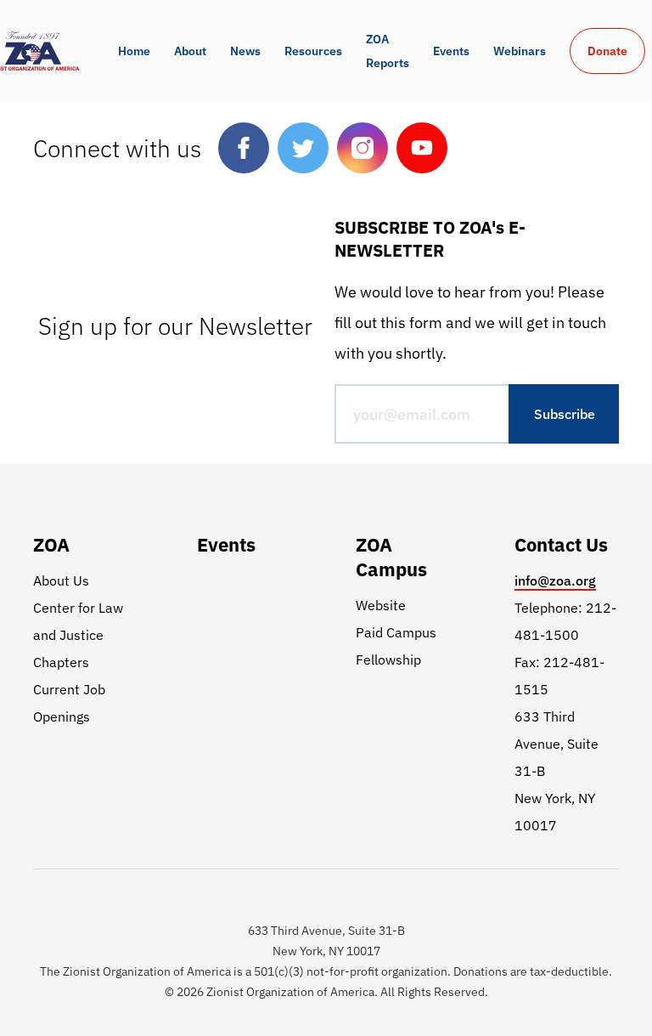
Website (381, 605)
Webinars (519, 51)
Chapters (61, 662)
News (245, 51)
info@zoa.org (555, 580)
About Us (61, 580)
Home (134, 51)
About (190, 51)
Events (451, 51)
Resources (313, 51)
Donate (607, 51)
